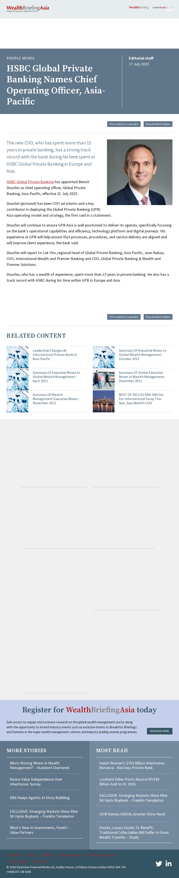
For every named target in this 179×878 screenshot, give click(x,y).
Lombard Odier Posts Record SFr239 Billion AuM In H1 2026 (129, 782)
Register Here (159, 731)
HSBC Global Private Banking (30, 181)
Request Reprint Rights (158, 124)
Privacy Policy (18, 861)
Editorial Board (70, 855)
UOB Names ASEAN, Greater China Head (132, 814)
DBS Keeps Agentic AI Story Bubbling (40, 797)
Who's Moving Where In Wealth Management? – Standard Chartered (39, 765)
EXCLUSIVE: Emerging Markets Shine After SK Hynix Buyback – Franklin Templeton (44, 814)
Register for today (89, 710)
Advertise (48, 855)
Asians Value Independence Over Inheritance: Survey (36, 782)
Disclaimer (41, 861)
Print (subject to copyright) (123, 124)
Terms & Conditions (101, 855)
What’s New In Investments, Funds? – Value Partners (40, 830)
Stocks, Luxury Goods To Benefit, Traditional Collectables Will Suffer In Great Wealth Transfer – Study (134, 832)
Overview (13, 855)
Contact (30, 855)
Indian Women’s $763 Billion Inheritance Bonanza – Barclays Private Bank (131, 765)
